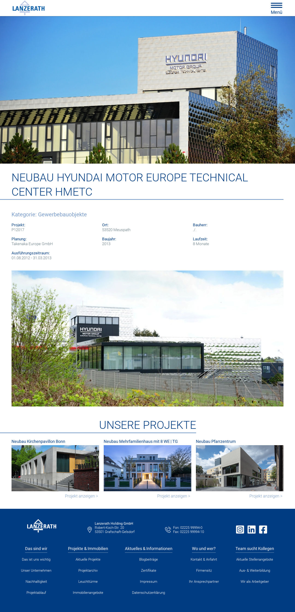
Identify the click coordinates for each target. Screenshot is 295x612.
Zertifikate (148, 570)
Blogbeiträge (148, 559)
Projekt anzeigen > (81, 496)
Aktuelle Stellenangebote (254, 559)
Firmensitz (204, 570)
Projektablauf (36, 593)
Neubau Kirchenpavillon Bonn (38, 441)
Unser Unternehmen (36, 570)
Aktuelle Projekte (88, 559)
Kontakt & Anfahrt (204, 559)
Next (290, 338)
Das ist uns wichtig (36, 559)
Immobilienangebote (88, 593)
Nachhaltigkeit (36, 582)
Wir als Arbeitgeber (255, 582)
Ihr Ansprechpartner (204, 582)
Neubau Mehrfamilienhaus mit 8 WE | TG (141, 441)
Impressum (148, 582)
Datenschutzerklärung (148, 593)
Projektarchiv (88, 570)
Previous (4, 338)
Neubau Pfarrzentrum (216, 441)
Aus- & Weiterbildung (254, 570)
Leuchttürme (88, 582)
